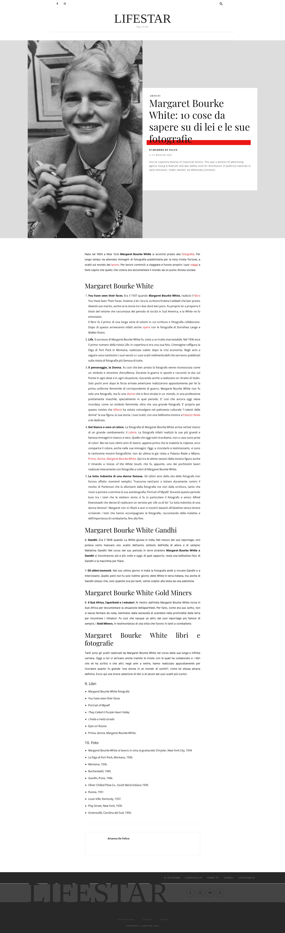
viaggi (194, 264)
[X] (160, 180)
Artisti (155, 96)
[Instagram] (65, 4)
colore (132, 432)
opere (146, 327)
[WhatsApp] (175, 180)
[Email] (190, 180)
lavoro (115, 264)
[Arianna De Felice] (96, 843)
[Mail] (210, 893)
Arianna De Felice (165, 149)
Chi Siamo (147, 919)
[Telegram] (198, 180)
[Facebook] (57, 4)
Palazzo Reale (191, 415)
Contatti (164, 919)
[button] (221, 4)
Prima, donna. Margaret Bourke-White (112, 459)
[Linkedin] (182, 180)
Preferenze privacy (126, 919)
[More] (205, 180)
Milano (117, 409)
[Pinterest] (167, 180)
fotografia (188, 254)
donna (131, 394)
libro (197, 295)
